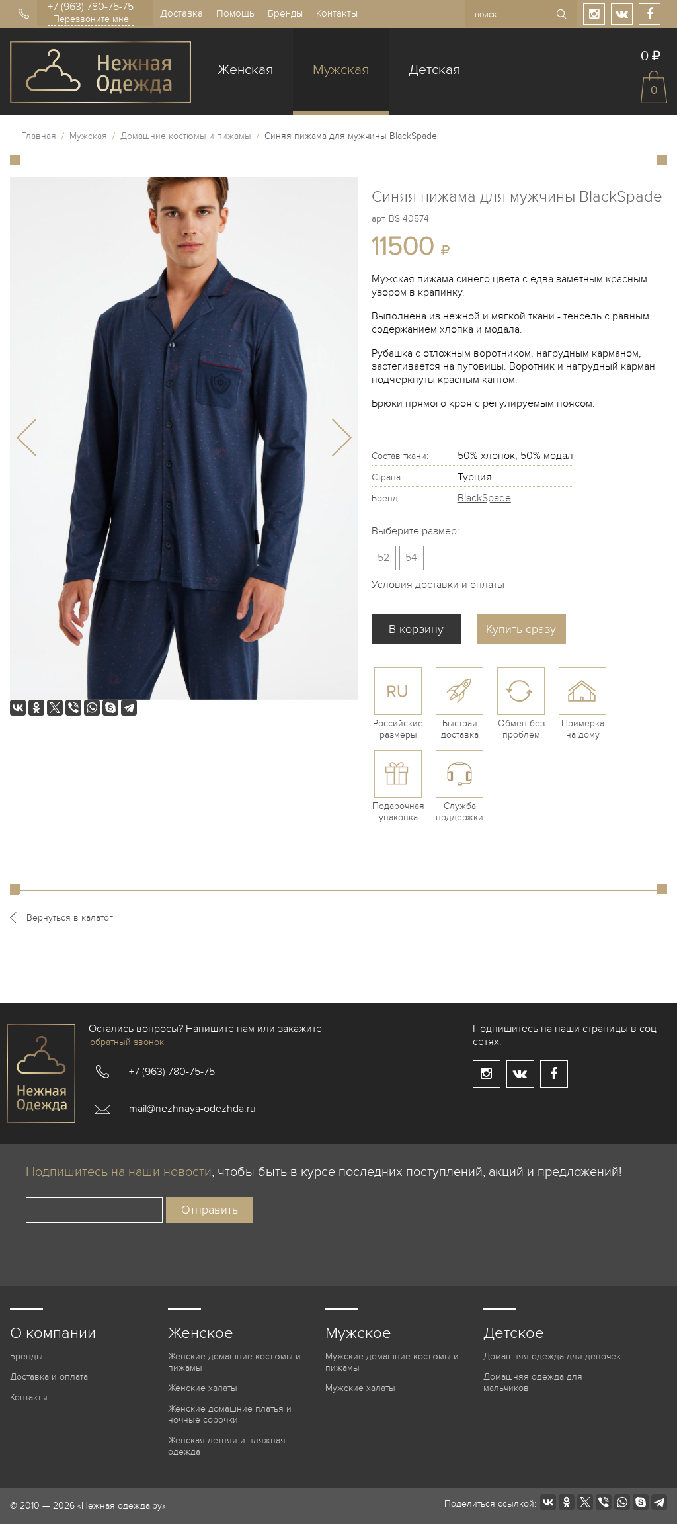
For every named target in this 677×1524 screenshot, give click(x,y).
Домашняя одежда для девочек (552, 1356)
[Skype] (110, 708)
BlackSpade (484, 498)
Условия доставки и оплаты (438, 584)
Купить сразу (521, 629)
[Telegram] (129, 708)
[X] (55, 708)
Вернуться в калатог (69, 917)
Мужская (341, 70)
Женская (245, 70)
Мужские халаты (360, 1388)
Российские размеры (398, 729)
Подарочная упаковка (398, 811)
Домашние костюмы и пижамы (185, 136)
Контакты (337, 13)
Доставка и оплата (49, 1376)
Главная (38, 136)
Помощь (235, 13)
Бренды (285, 13)
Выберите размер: (415, 531)
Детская (434, 70)
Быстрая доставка (460, 729)
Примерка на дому (582, 729)
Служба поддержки (459, 811)
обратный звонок (127, 1042)
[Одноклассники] (36, 708)
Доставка (181, 13)
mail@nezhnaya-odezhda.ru (192, 1108)
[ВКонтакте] (18, 708)
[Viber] (73, 708)
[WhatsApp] (92, 708)
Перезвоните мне (91, 18)
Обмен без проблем (521, 729)
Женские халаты (202, 1388)
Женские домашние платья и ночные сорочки (230, 1414)
